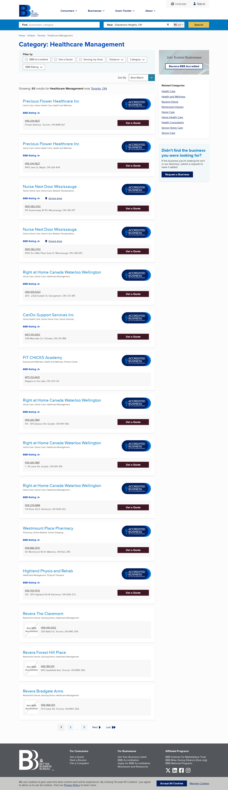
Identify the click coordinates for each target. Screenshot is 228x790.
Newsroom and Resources (133, 766)
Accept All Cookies (171, 783)
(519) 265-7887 (32, 420)
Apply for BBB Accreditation (134, 763)
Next (95, 727)
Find (24, 25)
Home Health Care (172, 117)
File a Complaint (79, 763)
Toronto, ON (99, 88)
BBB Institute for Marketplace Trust (185, 757)
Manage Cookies (199, 783)
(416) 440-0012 (48, 627)
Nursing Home (170, 102)
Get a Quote (66, 59)
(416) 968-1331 (48, 705)
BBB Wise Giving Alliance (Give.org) (186, 760)
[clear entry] (169, 25)
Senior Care (168, 133)
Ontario (31, 35)
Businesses (95, 11)
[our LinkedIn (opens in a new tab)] (174, 772)
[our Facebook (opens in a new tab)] (181, 772)
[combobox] (64, 25)
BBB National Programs (178, 763)
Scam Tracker (123, 11)
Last (108, 727)
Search (198, 25)
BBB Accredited (38, 59)
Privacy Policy (72, 785)
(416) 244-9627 (32, 121)
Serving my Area (93, 59)
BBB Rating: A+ (31, 113)
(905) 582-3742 (33, 206)
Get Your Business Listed (132, 757)
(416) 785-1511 (47, 666)
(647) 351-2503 (32, 334)
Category (135, 59)
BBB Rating (32, 67)
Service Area (55, 198)
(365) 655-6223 (33, 292)
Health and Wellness (173, 97)
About (149, 11)
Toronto (41, 35)
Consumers (67, 11)
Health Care (168, 91)
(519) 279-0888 (32, 505)
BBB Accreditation (128, 760)
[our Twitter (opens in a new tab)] (168, 772)
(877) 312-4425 (32, 377)
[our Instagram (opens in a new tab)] (188, 772)
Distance (114, 59)
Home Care (168, 112)
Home (22, 35)
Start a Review (78, 760)
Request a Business (177, 174)
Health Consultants (173, 122)
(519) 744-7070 (32, 590)
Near (110, 25)
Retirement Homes (172, 107)
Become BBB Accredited (184, 66)
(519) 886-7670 (32, 548)
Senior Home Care (172, 128)
